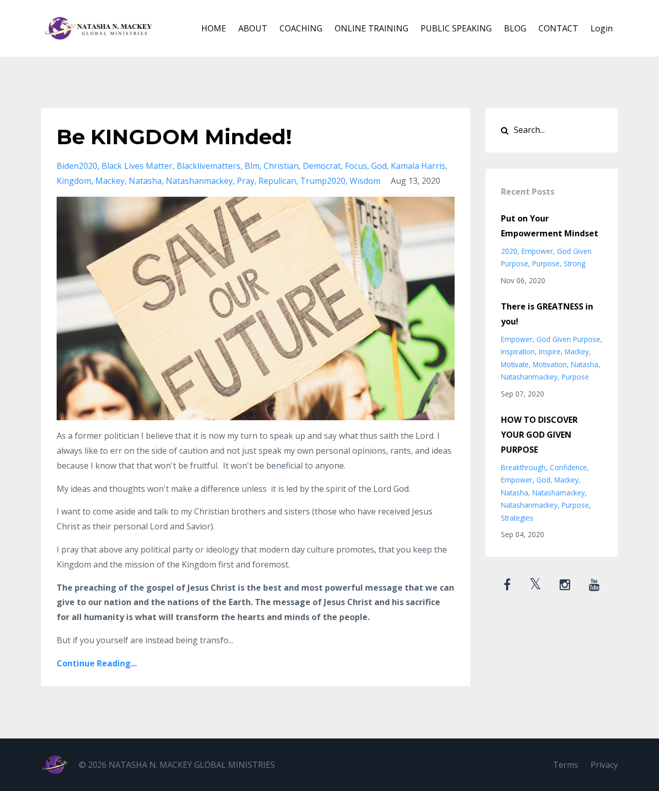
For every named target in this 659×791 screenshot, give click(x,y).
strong (574, 263)
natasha (145, 180)
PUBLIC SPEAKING (456, 28)
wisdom (365, 180)
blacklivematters (208, 165)
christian (281, 165)
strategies (517, 518)
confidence (568, 467)
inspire (550, 351)
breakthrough (523, 467)
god (379, 165)
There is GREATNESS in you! (547, 314)
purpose (546, 263)
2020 (509, 251)
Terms (565, 764)
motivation (550, 364)
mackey (110, 180)
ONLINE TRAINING (371, 28)
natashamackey (558, 492)
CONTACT (558, 28)
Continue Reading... (97, 663)
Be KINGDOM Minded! (174, 136)
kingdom (74, 180)
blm (252, 165)
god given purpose (568, 339)
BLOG (515, 28)
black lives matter (136, 165)
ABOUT (252, 28)
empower (537, 251)
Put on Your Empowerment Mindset (549, 226)
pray (245, 180)
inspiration (518, 351)
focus (356, 165)
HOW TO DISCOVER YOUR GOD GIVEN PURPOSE (539, 434)
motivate (515, 364)
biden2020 (77, 165)
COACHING (301, 28)
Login (602, 28)
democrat (322, 165)
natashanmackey (199, 180)
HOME (213, 28)
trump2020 (322, 180)
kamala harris (418, 165)
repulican (277, 180)
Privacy (604, 764)
